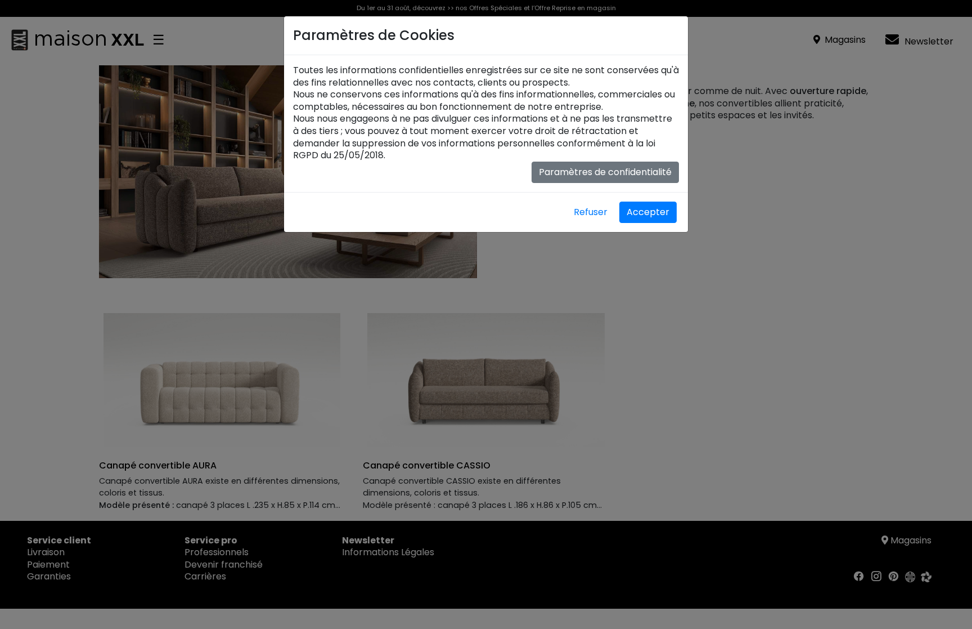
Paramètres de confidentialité (605, 172)
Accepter (648, 212)
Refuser (591, 212)
